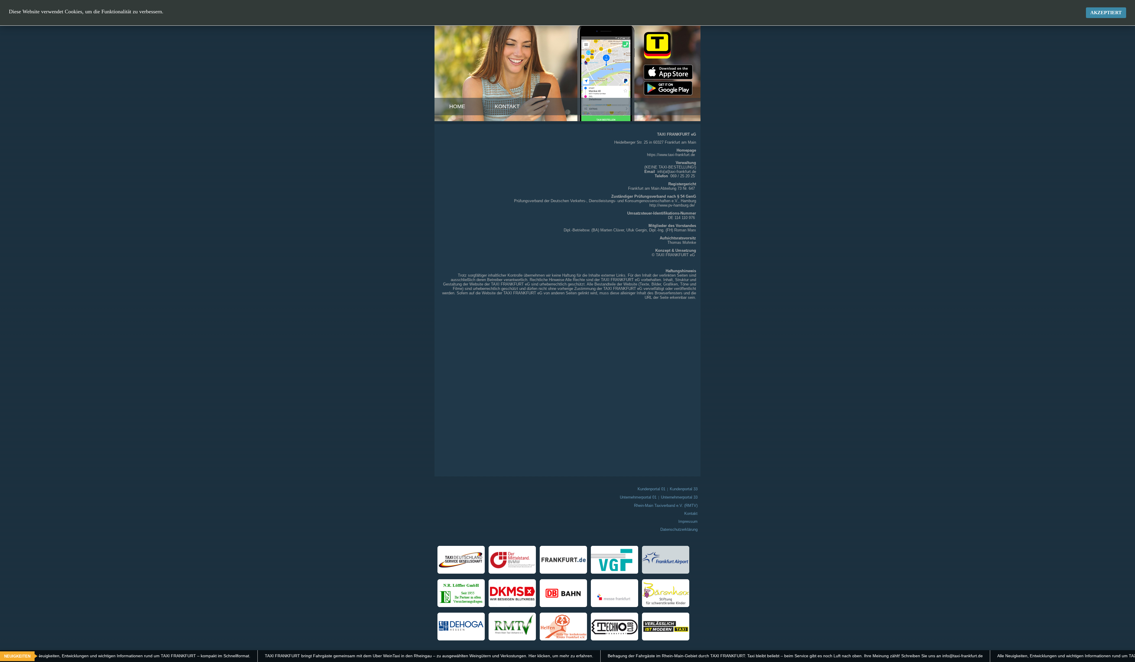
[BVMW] (514, 572)
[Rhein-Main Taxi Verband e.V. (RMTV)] (514, 639)
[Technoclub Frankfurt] (616, 639)
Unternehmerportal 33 (679, 497)
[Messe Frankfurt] (616, 605)
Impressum (688, 521)
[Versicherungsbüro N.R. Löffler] (462, 605)
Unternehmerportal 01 (638, 497)
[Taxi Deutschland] (462, 572)
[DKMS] (514, 605)
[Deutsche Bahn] (565, 605)
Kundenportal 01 (651, 489)
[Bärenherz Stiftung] (667, 605)
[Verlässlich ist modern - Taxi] (667, 639)
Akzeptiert (1106, 12)
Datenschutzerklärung (679, 529)
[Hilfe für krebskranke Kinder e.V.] (565, 639)
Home (457, 106)
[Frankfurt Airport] (667, 572)
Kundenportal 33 (684, 489)
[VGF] (616, 572)
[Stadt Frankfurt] (565, 572)
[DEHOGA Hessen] (462, 639)
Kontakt (507, 106)
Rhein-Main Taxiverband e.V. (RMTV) (666, 505)
